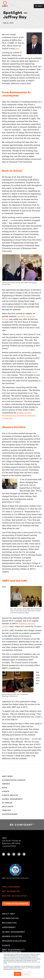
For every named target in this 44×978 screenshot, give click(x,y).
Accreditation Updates (14, 780)
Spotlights (7, 806)
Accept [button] (17, 974)
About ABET (8, 914)
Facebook (3, 854)
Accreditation (10, 918)
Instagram (13, 854)
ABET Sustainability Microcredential (13, 951)
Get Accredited (11, 891)
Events (5, 791)
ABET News (7, 776)
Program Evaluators (14, 941)
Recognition (9, 923)
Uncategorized (10, 814)
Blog (4, 788)
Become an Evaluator (14, 896)
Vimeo (24, 854)
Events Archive (10, 795)
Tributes (6, 810)
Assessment (9, 927)
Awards (6, 784)
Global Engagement (12, 799)
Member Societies (12, 936)
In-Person (7, 803)
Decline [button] (26, 974)
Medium (18, 854)
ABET (5, 4)
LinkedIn (8, 854)
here (17, 49)
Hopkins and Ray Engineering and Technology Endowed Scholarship (19, 415)
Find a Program (11, 887)
